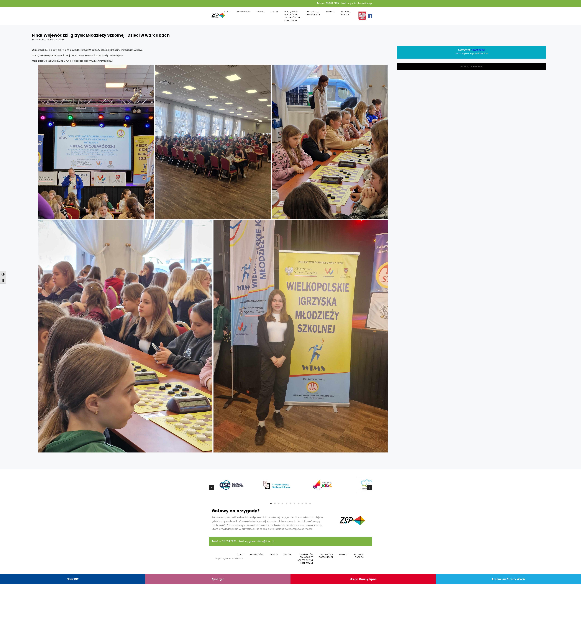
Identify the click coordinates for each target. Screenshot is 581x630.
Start (227, 11)
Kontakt (330, 11)
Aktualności (243, 11)
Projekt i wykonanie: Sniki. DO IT (229, 558)
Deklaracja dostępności (313, 13)
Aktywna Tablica (346, 13)
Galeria (260, 11)
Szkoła (274, 11)
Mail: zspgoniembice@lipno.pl (356, 3)
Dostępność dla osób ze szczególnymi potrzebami (292, 16)
